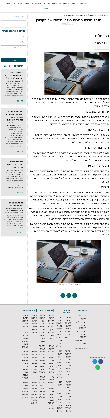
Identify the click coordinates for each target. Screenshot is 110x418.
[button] (74, 295)
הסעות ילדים (64, 3)
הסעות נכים (36, 3)
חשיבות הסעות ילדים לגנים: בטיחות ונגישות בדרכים (34, 324)
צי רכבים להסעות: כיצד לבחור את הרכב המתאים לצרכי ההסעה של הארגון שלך (50, 394)
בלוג (46, 8)
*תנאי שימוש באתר (80, 348)
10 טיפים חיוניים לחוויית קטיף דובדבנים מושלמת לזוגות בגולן (14, 75)
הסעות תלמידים (50, 3)
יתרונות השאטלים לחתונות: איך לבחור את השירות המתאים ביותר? (67, 362)
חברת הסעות (10, 3)
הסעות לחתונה (24, 3)
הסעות (74, 3)
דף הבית (83, 3)
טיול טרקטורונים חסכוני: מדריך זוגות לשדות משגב (15, 164)
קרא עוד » (19, 101)
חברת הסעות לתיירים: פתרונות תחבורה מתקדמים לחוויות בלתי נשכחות (50, 326)
